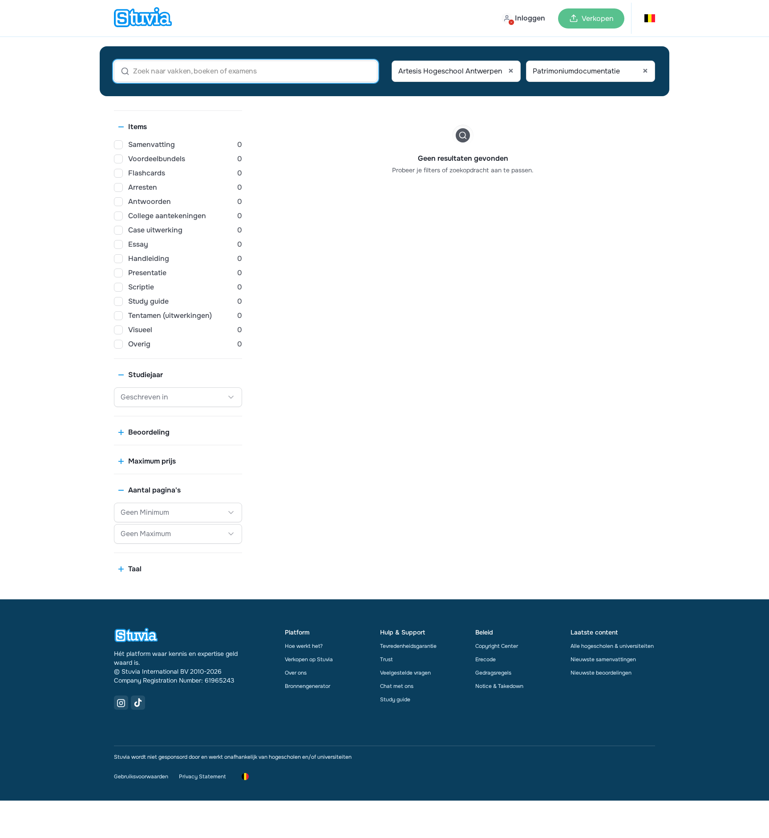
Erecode (485, 659)
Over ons (296, 672)
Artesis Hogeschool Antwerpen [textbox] (456, 71)
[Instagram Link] (121, 703)
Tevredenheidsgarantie (408, 646)
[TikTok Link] (138, 703)
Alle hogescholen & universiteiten (612, 646)
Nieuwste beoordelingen (601, 672)
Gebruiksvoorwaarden (141, 776)
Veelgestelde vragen (405, 672)
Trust (386, 659)
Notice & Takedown (499, 686)
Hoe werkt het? (304, 646)
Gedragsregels (493, 672)
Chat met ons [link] (396, 686)
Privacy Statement (202, 776)
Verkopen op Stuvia (309, 659)
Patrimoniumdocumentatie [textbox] (590, 71)
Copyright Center (496, 646)
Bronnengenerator (307, 686)
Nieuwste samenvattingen (603, 659)
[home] (143, 18)
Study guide (395, 699)
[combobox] (456, 71)
